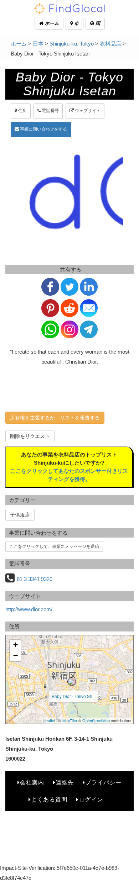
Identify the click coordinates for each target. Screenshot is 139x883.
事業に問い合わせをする (43, 129)
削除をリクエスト (30, 436)
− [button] (15, 655)
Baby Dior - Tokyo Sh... (74, 696)
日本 (38, 44)
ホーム (51, 23)
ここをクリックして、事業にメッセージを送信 (54, 546)
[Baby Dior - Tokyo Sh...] (71, 681)
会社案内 (32, 782)
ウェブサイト (87, 110)
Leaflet (49, 720)
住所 (22, 110)
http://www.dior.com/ (28, 609)
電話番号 (50, 110)
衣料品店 (110, 44)
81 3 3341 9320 (34, 579)
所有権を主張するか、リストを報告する (55, 418)
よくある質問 (49, 800)
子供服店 (20, 515)
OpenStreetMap (96, 720)
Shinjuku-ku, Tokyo (72, 44)
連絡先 (65, 782)
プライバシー (103, 782)
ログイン (91, 800)
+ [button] (15, 644)
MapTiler (69, 720)
